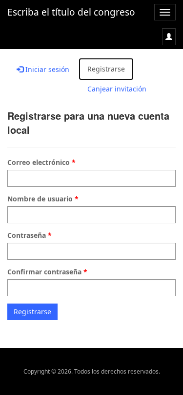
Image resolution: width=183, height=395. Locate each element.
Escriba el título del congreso (71, 12)
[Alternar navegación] (169, 36)
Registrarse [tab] (106, 68)
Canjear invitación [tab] (116, 88)
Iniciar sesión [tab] (46, 69)
